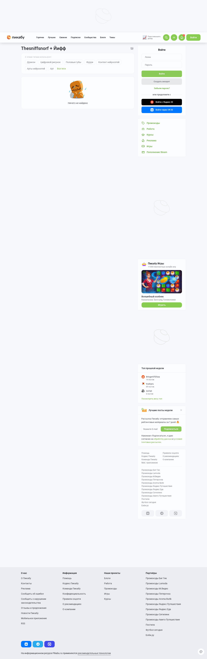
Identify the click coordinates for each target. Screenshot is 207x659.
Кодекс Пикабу (148, 456)
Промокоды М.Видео (151, 476)
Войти (193, 37)
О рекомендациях (171, 456)
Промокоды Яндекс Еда (152, 489)
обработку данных (163, 439)
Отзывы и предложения (33, 608)
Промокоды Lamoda (151, 473)
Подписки (75, 37)
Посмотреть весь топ (152, 398)
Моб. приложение (150, 463)
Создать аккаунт (162, 81)
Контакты (26, 583)
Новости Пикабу (29, 613)
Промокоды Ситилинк (152, 493)
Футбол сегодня (149, 502)
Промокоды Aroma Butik (153, 483)
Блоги (103, 37)
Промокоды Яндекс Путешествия (157, 486)
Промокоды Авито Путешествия (156, 496)
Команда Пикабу (149, 459)
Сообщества (90, 37)
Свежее (63, 37)
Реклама (25, 588)
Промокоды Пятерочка (152, 480)
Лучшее (51, 37)
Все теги (61, 68)
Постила (145, 499)
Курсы (107, 599)
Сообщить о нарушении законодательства (33, 601)
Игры (107, 593)
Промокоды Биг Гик (151, 470)
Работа (108, 583)
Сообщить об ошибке (32, 593)
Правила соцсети (171, 453)
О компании (168, 459)
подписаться (171, 429)
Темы (112, 37)
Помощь (145, 453)
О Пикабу (26, 578)
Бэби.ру (145, 505)
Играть (162, 305)
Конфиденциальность (74, 593)
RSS (23, 623)
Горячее (40, 37)
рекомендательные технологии (94, 653)
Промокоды (110, 588)
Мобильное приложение (34, 618)
